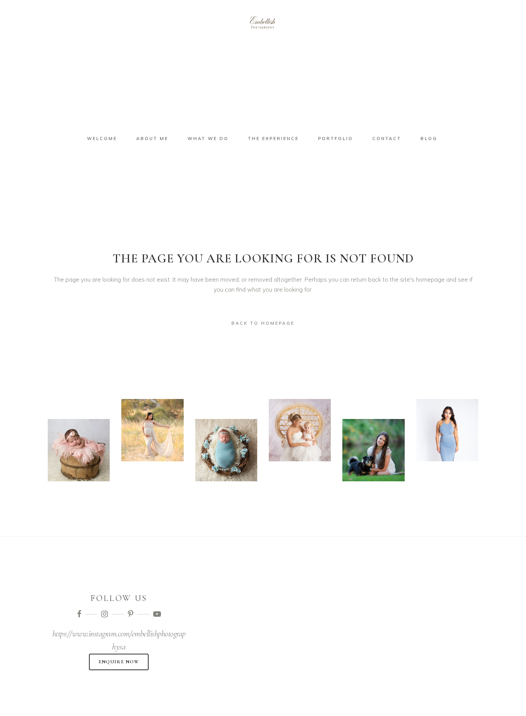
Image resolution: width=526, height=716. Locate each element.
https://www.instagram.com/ (92, 634)
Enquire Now (119, 662)
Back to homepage (263, 323)
